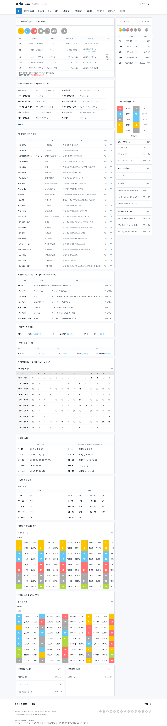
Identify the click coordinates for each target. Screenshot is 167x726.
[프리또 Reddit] (118, 711)
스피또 (45, 4)
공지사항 (121, 183)
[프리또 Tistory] (143, 711)
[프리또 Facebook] (132, 711)
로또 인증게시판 (74, 669)
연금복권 (36, 4)
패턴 (56, 11)
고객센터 (147, 704)
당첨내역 (41, 11)
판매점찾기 (78, 11)
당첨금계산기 (66, 11)
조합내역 (89, 11)
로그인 (143, 4)
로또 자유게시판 (24, 669)
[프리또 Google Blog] (104, 711)
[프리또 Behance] (136, 711)
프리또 (19, 4)
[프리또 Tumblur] (129, 711)
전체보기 (134, 136)
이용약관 (17, 711)
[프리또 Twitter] (125, 711)
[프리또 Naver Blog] (100, 711)
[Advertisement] (134, 81)
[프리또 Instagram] (111, 711)
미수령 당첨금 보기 (24, 124)
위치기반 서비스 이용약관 (42, 711)
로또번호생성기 (29, 11)
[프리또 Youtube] (107, 711)
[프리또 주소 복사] (150, 711)
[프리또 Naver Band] (139, 711)
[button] (149, 4)
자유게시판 (100, 11)
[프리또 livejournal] (146, 711)
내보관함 (122, 11)
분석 (49, 11)
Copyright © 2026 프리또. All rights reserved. (30, 714)
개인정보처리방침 (27, 711)
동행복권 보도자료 (125, 211)
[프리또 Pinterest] (121, 711)
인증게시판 (111, 11)
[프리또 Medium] (114, 711)
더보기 (60, 669)
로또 (27, 4)
